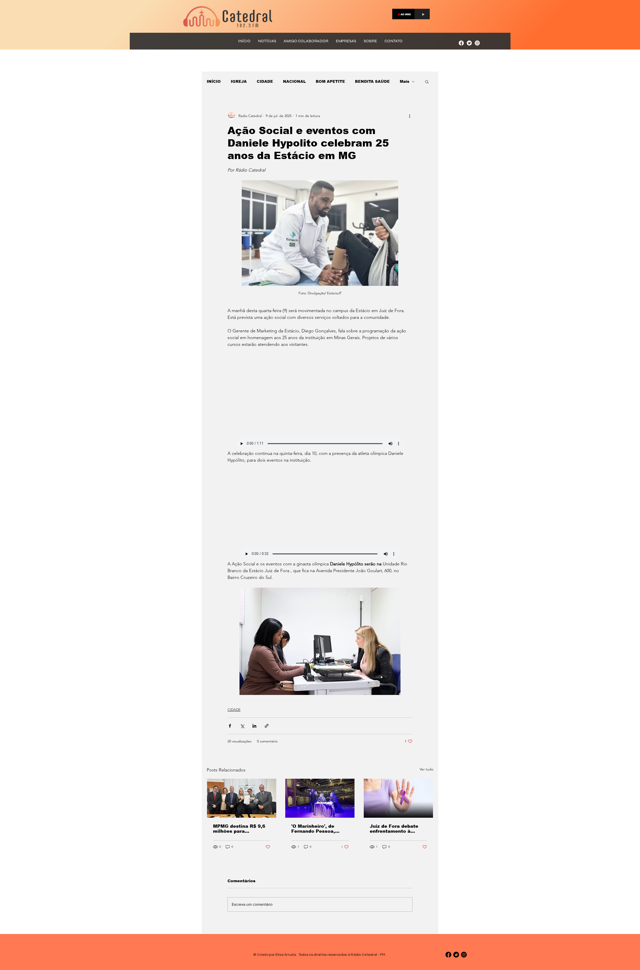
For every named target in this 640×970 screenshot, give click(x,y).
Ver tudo (426, 769)
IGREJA (239, 81)
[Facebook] (461, 43)
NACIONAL (294, 81)
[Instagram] (477, 43)
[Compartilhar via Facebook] (230, 725)
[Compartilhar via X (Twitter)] (242, 725)
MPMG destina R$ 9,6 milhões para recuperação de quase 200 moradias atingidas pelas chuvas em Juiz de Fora (241, 829)
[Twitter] (469, 43)
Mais (404, 81)
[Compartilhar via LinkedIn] (254, 725)
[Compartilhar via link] (266, 725)
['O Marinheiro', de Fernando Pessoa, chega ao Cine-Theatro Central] (319, 798)
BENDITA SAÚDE (372, 81)
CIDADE (265, 81)
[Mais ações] (409, 116)
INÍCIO (214, 81)
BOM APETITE (330, 81)
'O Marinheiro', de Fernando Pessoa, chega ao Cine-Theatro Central (319, 829)
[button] (426, 82)
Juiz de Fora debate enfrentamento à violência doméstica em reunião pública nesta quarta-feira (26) (397, 829)
